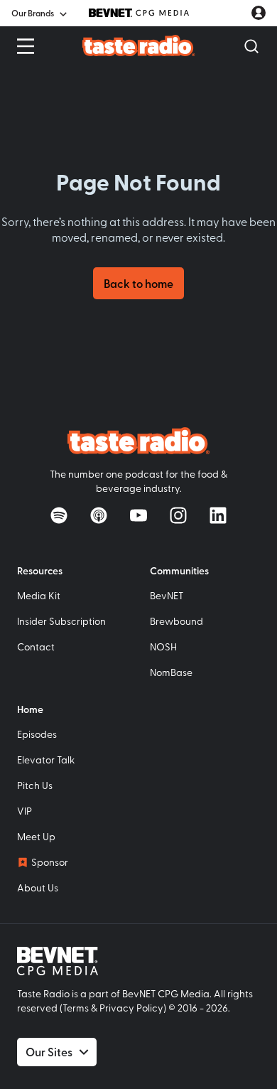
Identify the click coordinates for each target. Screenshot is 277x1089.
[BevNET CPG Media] (139, 13)
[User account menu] (258, 13)
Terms (76, 1007)
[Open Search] (251, 46)
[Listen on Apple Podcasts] (98, 515)
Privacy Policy (131, 1007)
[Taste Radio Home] (138, 45)
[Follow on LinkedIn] (218, 515)
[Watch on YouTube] (138, 515)
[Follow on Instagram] (178, 515)
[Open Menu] (25, 46)
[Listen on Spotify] (58, 515)
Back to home (138, 283)
